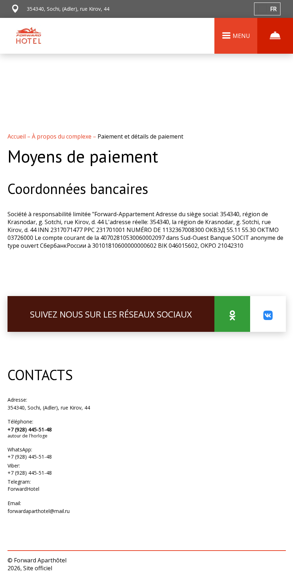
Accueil (17, 136)
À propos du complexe (62, 136)
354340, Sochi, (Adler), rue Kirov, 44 (49, 407)
